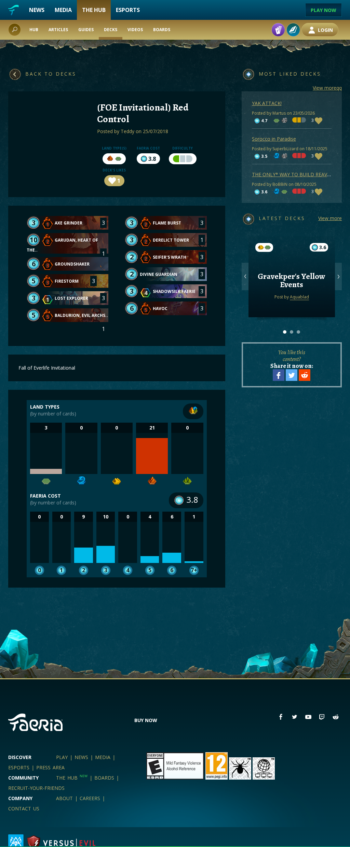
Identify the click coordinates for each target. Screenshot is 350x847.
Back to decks (50, 73)
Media (63, 10)
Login (325, 30)
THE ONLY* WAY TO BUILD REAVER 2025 (298, 174)
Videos (135, 30)
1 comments (292, 267)
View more (330, 218)
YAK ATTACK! (267, 103)
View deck (292, 294)
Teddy (127, 131)
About (64, 798)
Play (62, 757)
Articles (58, 30)
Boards (161, 30)
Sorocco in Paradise (274, 139)
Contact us (23, 808)
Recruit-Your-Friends (36, 788)
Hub (33, 30)
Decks (110, 30)
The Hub (94, 10)
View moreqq (327, 88)
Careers (90, 798)
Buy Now (145, 720)
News (36, 10)
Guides (86, 30)
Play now (323, 10)
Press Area (50, 767)
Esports (128, 10)
